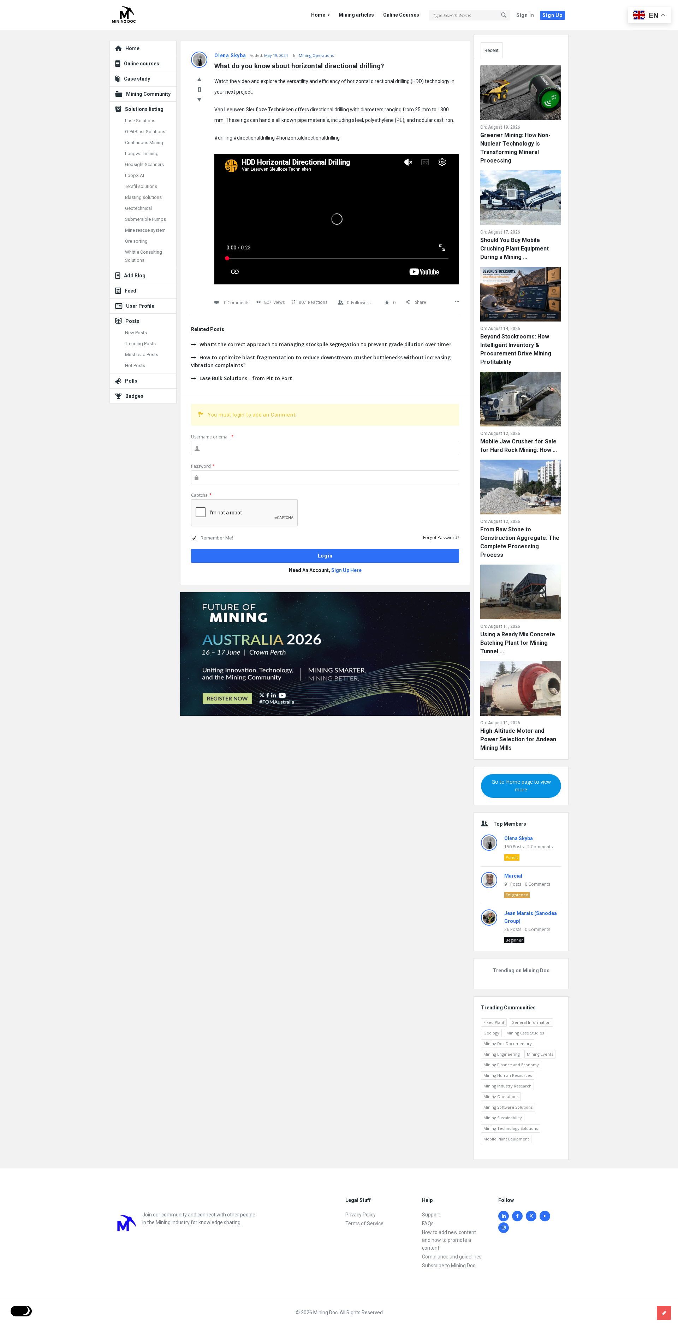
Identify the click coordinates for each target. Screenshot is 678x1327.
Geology (491, 1033)
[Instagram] (503, 1227)
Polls (131, 381)
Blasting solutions (143, 197)
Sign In (525, 15)
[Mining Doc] (144, 15)
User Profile (140, 306)
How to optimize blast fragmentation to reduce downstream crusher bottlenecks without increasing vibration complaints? (321, 361)
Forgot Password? (441, 538)
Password (203, 466)
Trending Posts (140, 343)
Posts (132, 321)
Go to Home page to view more (521, 785)
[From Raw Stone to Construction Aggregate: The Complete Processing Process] (520, 488)
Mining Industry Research (507, 1086)
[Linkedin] (503, 1216)
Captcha (201, 495)
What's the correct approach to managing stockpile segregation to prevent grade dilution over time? (325, 344)
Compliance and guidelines (452, 1257)
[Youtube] (545, 1216)
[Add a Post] (664, 1313)
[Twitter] (531, 1216)
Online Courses (401, 15)
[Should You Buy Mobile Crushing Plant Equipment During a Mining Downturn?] (520, 199)
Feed (130, 291)
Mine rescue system (145, 230)
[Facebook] (517, 1216)
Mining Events (540, 1054)
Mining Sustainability (502, 1117)
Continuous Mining (144, 142)
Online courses (141, 63)
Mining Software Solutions (508, 1107)
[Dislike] (199, 99)
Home (318, 15)
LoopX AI (134, 175)
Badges (134, 396)
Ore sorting (136, 241)
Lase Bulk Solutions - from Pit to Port (246, 378)
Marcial (513, 876)
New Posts (136, 332)
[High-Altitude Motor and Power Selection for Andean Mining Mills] (520, 690)
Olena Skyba (518, 838)
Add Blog (134, 275)
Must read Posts (141, 354)
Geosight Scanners (144, 164)
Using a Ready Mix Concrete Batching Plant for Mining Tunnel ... (517, 643)
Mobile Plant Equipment (506, 1139)
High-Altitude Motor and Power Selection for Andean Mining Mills (518, 739)
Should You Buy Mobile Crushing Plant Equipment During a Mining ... (514, 248)
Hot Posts (135, 365)
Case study (137, 79)
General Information (531, 1022)
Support (431, 1214)
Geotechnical (138, 208)
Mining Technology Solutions (510, 1128)
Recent (491, 50)
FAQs (428, 1223)
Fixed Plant (493, 1022)
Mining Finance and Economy (511, 1064)
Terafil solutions (141, 186)
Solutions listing (144, 109)
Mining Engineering (501, 1054)
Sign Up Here (346, 570)
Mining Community (148, 94)
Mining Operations (316, 55)
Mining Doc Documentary (507, 1043)
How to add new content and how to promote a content (449, 1240)
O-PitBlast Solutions (145, 131)
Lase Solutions (140, 120)
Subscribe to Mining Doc (448, 1265)
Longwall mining (142, 153)
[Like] (199, 79)
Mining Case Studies (525, 1033)
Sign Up (552, 15)
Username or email (212, 437)
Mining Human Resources (507, 1075)
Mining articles (356, 15)
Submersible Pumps (145, 219)
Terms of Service (364, 1223)
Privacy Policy (360, 1214)
